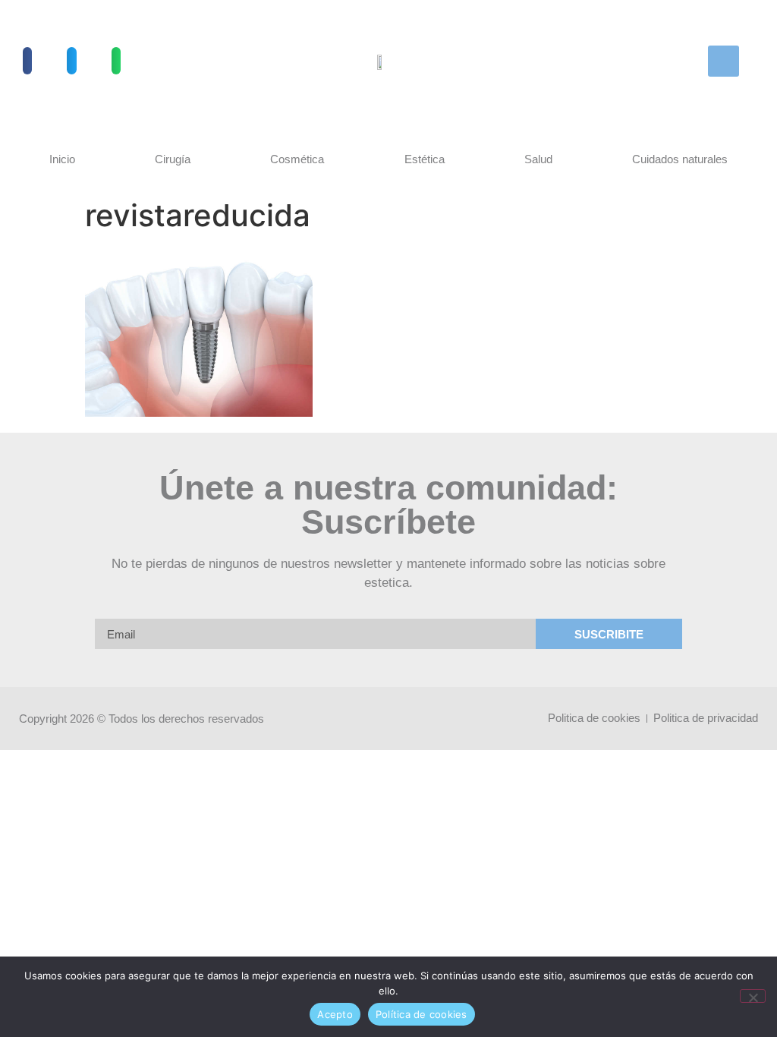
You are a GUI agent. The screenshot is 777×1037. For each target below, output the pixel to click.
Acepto (335, 1014)
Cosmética (297, 159)
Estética (424, 159)
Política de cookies (421, 1014)
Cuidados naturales (680, 159)
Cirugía (172, 159)
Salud (538, 159)
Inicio (62, 159)
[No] (753, 996)
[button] (27, 60)
